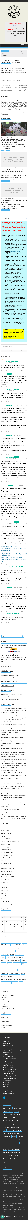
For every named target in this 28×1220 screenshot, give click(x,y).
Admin (11, 66)
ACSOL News (4, 830)
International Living (6, 866)
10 (13, 198)
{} (19, 350)
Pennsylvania (4, 973)
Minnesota (3, 967)
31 (6, 931)
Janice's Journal (4, 871)
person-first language (15, 251)
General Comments (6, 852)
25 (10, 929)
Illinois (2, 960)
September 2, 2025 (6, 168)
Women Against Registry (7, 1008)
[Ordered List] (10, 351)
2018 (15, 677)
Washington (16, 986)
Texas (21, 982)
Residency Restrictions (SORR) (8, 979)
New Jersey (16, 967)
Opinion (15, 970)
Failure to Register (12, 80)
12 (14, 924)
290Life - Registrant (5, 944)
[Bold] (2, 351)
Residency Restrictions (6, 976)
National (4, 80)
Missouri (10, 967)
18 (10, 926)
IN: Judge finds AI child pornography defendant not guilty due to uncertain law (14, 160)
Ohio (11, 970)
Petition (3, 887)
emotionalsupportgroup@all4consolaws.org (11, 230)
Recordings (22, 28)
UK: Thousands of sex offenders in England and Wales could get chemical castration (13, 797)
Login (25, 218)
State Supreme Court (6, 982)
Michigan (24, 963)
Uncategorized (5, 901)
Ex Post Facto (20, 951)
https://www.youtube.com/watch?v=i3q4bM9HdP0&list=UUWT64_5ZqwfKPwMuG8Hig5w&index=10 (14, 553)
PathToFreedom (5, 885)
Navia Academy (5, 1001)
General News (4, 855)
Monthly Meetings (12, 28)
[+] (21, 350)
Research (3, 890)
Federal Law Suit (5, 954)
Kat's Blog (9, 963)
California (3, 839)
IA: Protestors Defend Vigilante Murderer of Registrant (14, 190)
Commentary (4, 844)
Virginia (9, 986)
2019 (19, 677)
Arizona (3, 948)
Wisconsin (22, 986)
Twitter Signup (8, 666)
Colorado (13, 951)
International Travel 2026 (11, 770)
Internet (23, 960)
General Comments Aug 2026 (12, 715)
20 (18, 926)
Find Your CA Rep (5, 1027)
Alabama (24, 944)
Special (2, 893)
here (11, 647)
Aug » (5, 936)
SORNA (24, 979)
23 (2, 929)
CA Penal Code (4, 1017)
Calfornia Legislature (6, 1025)
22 (25, 926)
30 (2, 931)
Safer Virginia (4, 1004)
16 (2, 926)
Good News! (4, 858)
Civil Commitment (5, 951)
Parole (20, 970)
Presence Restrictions (14, 973)
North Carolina (4, 970)
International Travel (6, 868)
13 (18, 924)
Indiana (18, 80)
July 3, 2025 (4, 198)
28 (21, 929)
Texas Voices (4, 1006)
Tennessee (15, 982)
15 (25, 924)
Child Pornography (17, 948)
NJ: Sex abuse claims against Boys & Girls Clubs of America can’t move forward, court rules (13, 719)
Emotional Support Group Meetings (15, 31)
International (4, 863)
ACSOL (2, 828)
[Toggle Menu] (22, 45)
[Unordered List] (11, 351)
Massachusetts (16, 963)
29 (25, 929)
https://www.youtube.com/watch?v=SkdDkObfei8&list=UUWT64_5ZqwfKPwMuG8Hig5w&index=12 (14, 548)
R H (13, 137)
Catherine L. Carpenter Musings (9, 841)
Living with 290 (5, 874)
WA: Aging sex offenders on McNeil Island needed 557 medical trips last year (6, 88)
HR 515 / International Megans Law (15, 957)
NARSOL (3, 999)
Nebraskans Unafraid (6, 1003)
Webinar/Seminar (5, 904)
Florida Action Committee (7, 995)
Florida (12, 954)
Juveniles (3, 963)
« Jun (2, 936)
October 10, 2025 (6, 137)
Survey (2, 896)
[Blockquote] (13, 351)
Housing (3, 860)
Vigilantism (3, 986)
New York (22, 967)
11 (10, 924)
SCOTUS (19, 979)
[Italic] (4, 351)
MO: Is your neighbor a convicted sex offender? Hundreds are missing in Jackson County (21, 88)
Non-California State (6, 150)
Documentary (4, 847)
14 (21, 924)
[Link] (17, 351)
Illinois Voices (4, 997)
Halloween (21, 954)
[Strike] (8, 351)
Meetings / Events (6, 877)
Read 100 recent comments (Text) (10, 699)
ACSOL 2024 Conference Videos (15, 39)
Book (2, 836)
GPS (16, 954)
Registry (23, 973)
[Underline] (6, 351)
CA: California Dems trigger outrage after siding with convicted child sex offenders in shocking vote (13, 710)
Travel (2, 898)
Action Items (4, 833)
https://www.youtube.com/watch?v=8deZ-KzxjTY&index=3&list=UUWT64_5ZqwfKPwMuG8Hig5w (14, 559)
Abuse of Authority (16, 944)
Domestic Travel (5, 849)
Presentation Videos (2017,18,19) (10, 675)
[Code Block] (15, 351)
